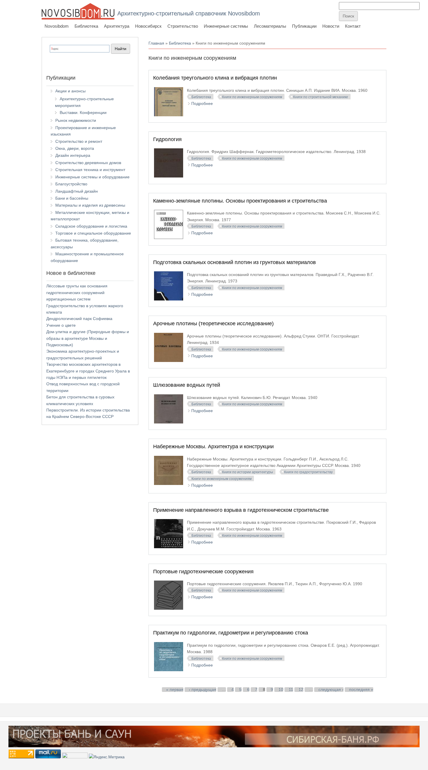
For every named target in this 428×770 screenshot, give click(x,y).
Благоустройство (71, 184)
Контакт (353, 26)
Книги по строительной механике (320, 97)
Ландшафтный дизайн (76, 191)
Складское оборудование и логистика (91, 226)
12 (301, 689)
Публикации (304, 26)
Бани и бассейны (71, 198)
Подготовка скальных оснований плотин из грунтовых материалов (234, 262)
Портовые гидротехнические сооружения (203, 571)
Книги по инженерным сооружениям (252, 97)
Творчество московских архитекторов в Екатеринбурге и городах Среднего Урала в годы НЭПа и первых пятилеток (88, 371)
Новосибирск (148, 26)
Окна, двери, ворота (74, 148)
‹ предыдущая (202, 689)
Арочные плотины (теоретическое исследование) (213, 323)
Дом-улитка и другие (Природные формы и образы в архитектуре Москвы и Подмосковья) (87, 338)
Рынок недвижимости (75, 120)
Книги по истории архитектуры (247, 472)
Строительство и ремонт (78, 141)
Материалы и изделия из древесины (90, 205)
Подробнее (202, 103)
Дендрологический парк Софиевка (79, 318)
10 (281, 689)
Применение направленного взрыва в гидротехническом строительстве (241, 510)
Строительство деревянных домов (88, 162)
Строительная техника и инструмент (90, 169)
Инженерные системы (226, 26)
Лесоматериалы (270, 26)
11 (291, 689)
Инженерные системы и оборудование (92, 177)
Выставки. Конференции (83, 112)
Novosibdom (57, 26)
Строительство (182, 26)
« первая (174, 689)
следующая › (331, 689)
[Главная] (78, 11)
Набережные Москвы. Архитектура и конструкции (213, 446)
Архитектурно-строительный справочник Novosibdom (188, 13)
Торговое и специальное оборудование (93, 233)
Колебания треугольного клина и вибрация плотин (215, 78)
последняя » (361, 689)
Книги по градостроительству (308, 472)
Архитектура (116, 26)
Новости (330, 26)
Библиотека (86, 26)
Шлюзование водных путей (186, 385)
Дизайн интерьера (72, 155)
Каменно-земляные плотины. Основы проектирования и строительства (240, 201)
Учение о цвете (61, 325)
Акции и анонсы (70, 91)
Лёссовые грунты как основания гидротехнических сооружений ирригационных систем (76, 292)
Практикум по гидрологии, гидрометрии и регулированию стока (230, 633)
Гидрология (167, 139)
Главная (156, 43)
